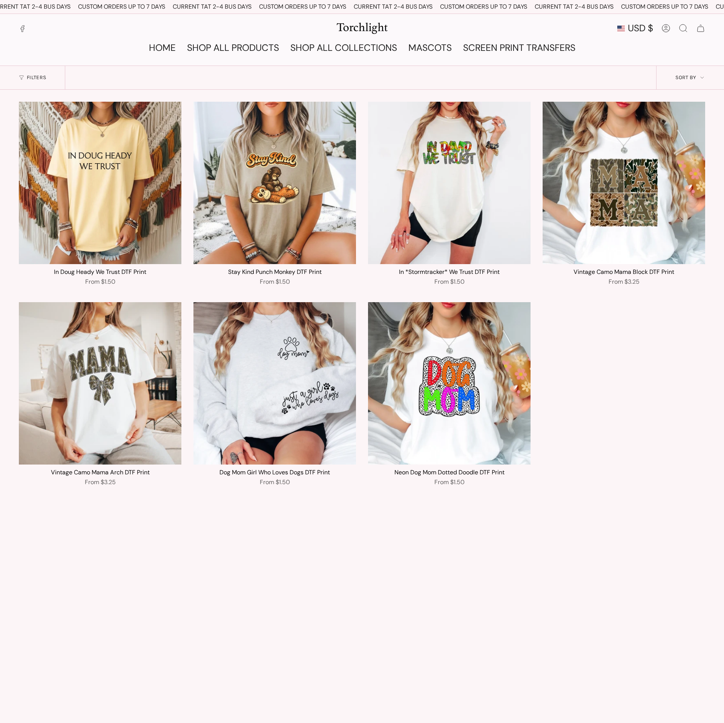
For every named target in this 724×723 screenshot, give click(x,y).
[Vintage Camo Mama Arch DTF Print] (100, 383)
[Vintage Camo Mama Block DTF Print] (624, 183)
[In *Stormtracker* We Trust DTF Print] (449, 183)
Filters (36, 77)
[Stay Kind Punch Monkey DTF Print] (274, 183)
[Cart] (700, 28)
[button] (519, 48)
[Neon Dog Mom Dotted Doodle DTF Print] (449, 383)
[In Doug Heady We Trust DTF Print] (100, 183)
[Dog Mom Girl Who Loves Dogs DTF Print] (274, 383)
